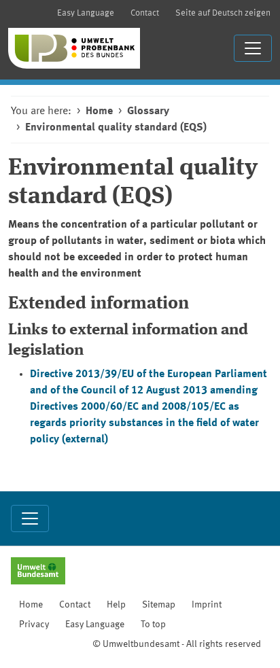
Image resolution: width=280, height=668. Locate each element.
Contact (144, 13)
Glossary (148, 111)
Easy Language (85, 13)
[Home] (74, 48)
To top (153, 624)
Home (99, 111)
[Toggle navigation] (253, 48)
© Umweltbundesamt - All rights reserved (176, 644)
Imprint (207, 605)
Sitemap (158, 605)
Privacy (34, 624)
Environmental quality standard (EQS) (116, 127)
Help (116, 605)
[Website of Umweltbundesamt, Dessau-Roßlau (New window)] (38, 572)
